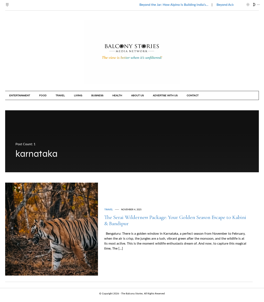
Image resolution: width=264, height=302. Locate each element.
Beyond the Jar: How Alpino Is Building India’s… (167, 4)
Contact (193, 95)
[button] (7, 2)
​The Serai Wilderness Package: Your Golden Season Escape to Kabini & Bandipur (175, 220)
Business (97, 95)
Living (78, 95)
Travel (60, 95)
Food (43, 95)
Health (117, 95)
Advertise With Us (165, 95)
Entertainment (19, 95)
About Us (137, 95)
